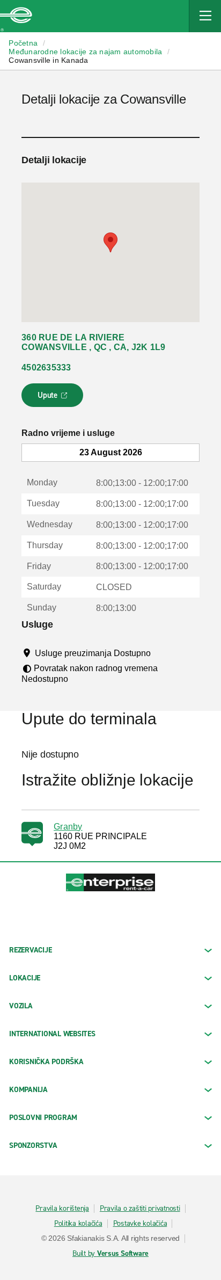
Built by (110, 1254)
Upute (54, 398)
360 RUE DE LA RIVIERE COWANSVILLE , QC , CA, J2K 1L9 (93, 342)
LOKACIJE (24, 978)
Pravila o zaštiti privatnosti (140, 1208)
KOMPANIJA (28, 1090)
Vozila (21, 1006)
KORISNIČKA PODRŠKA (46, 1062)
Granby (68, 826)
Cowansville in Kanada (48, 60)
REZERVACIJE (30, 950)
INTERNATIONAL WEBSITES (52, 1034)
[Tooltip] (161, 653)
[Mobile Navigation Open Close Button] (205, 16)
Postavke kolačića (140, 1223)
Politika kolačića (78, 1223)
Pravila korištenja (62, 1208)
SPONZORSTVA (33, 1145)
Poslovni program (43, 1117)
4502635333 (46, 367)
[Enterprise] (16, 16)
